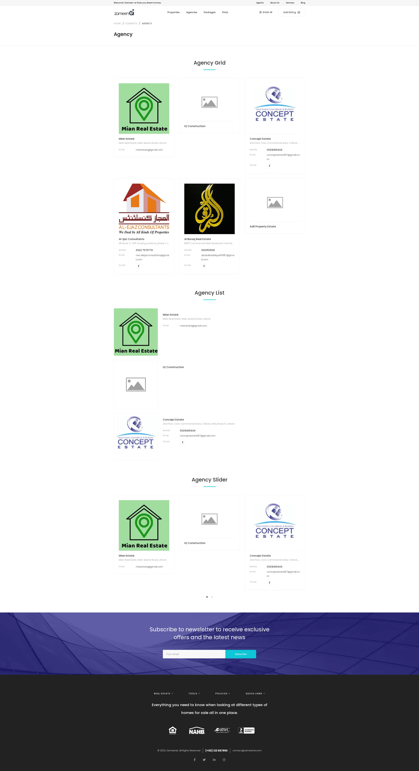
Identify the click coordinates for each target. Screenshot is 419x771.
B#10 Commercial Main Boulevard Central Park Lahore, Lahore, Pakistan (224, 243)
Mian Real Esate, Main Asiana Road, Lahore (142, 143)
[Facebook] (269, 166)
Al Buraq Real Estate (197, 239)
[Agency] (144, 108)
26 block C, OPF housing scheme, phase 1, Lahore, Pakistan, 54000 (156, 243)
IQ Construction (194, 126)
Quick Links (254, 693)
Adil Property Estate (263, 226)
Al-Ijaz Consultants (131, 239)
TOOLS (193, 693)
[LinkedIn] (214, 759)
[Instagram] (224, 759)
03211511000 (208, 250)
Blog (303, 2)
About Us (274, 2)
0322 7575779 (144, 250)
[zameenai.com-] (124, 12)
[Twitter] (204, 759)
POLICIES (221, 693)
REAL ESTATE (162, 693)
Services (290, 2)
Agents (260, 2)
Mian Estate (126, 139)
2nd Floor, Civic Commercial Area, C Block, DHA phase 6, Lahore (286, 143)
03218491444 (274, 149)
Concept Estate (260, 139)
